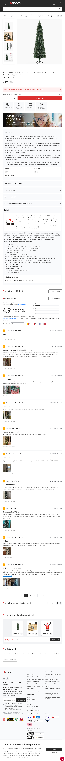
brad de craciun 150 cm (11, 654)
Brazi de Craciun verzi (41, 15)
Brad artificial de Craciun (27, 15)
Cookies (47, 686)
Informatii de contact (33, 677)
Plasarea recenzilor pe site (53, 691)
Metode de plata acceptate (53, 674)
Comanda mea (31, 699)
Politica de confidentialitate (13, 709)
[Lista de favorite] (46, 3)
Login (29, 697)
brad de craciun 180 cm (29, 654)
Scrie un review (55, 298)
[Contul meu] (54, 4)
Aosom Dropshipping (33, 691)
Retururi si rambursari (51, 679)
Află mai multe (22, 304)
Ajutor (29, 704)
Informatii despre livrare (52, 677)
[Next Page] (43, 595)
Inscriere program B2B (33, 681)
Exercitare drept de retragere (33, 707)
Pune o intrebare (55, 291)
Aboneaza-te (21, 700)
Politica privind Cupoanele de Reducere (53, 697)
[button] (32, 132)
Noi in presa (30, 688)
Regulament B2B (32, 684)
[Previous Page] (21, 595)
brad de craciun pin (10, 659)
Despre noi (30, 674)
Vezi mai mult (49, 603)
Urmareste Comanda (33, 710)
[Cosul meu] (61, 3)
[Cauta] (60, 9)
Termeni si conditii (50, 684)
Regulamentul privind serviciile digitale (51, 694)
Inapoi (6, 15)
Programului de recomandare (35, 679)
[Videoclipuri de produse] (8, 36)
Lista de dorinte (31, 702)
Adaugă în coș (40, 98)
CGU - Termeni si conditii (52, 688)
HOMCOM (37, 168)
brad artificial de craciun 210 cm (49, 654)
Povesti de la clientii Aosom (35, 686)
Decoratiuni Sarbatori (13, 15)
